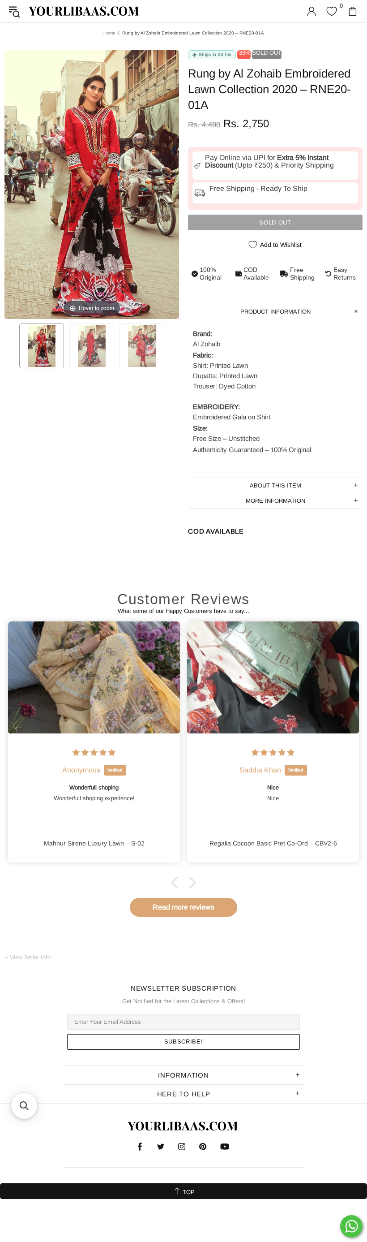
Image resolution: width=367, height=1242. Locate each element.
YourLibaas (85, 11)
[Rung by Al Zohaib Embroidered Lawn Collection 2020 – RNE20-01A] (41, 345)
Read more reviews (183, 907)
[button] (177, 882)
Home (109, 32)
